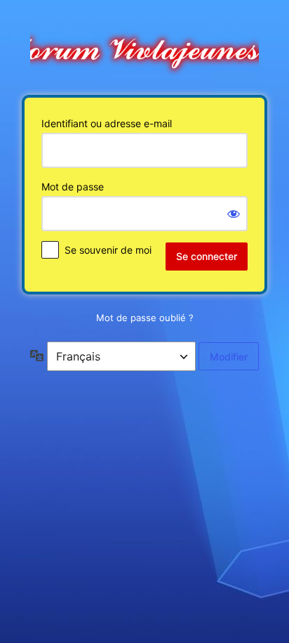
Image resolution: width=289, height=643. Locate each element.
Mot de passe (72, 187)
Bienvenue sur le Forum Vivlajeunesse (144, 46)
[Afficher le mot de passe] (234, 214)
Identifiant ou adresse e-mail (106, 123)
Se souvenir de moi (108, 250)
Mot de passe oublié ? (145, 317)
